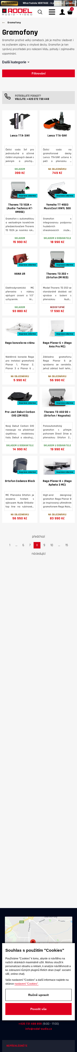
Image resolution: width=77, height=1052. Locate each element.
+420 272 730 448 (38, 99)
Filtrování (39, 73)
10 (51, 545)
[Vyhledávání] (40, 12)
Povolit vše (38, 1009)
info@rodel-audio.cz (38, 1028)
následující (39, 554)
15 (66, 545)
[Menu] (53, 14)
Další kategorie (14, 62)
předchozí (38, 537)
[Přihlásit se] (62, 12)
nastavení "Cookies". (26, 983)
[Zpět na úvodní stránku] (17, 12)
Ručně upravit (38, 995)
